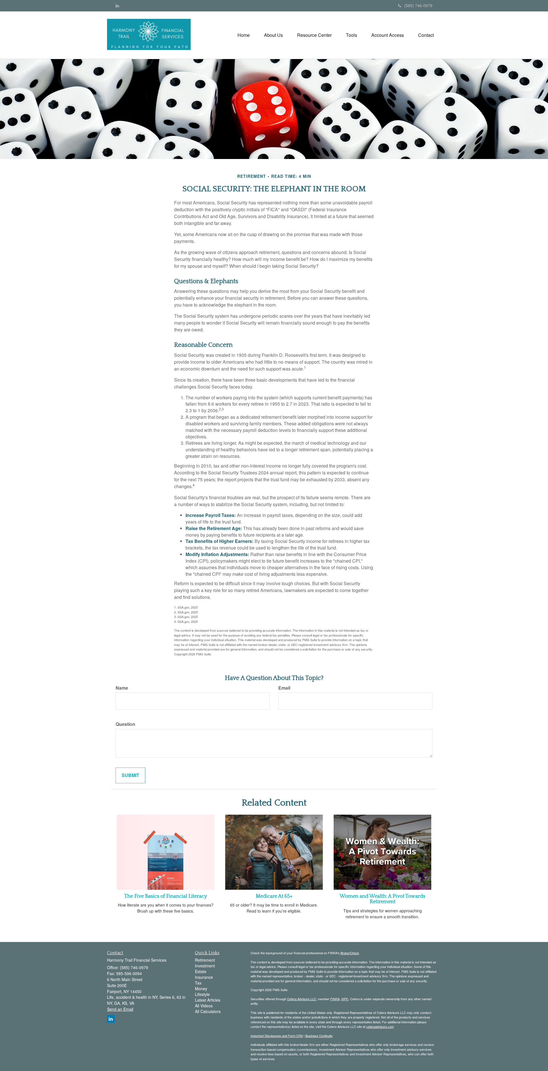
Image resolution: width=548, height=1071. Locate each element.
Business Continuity (319, 1035)
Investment (205, 966)
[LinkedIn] (117, 5)
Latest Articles (207, 1000)
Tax (198, 983)
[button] (273, 35)
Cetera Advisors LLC (301, 998)
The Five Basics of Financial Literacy (165, 896)
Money (201, 988)
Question (125, 724)
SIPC (344, 998)
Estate (200, 971)
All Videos (204, 1005)
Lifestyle (202, 994)
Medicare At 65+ (274, 896)
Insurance (204, 977)
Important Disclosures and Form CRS (277, 1035)
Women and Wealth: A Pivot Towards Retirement (382, 899)
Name (122, 688)
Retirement (205, 960)
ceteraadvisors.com (380, 1026)
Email (284, 688)
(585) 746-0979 (418, 5)
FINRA (335, 998)
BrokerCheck (350, 953)
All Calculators (208, 1011)
